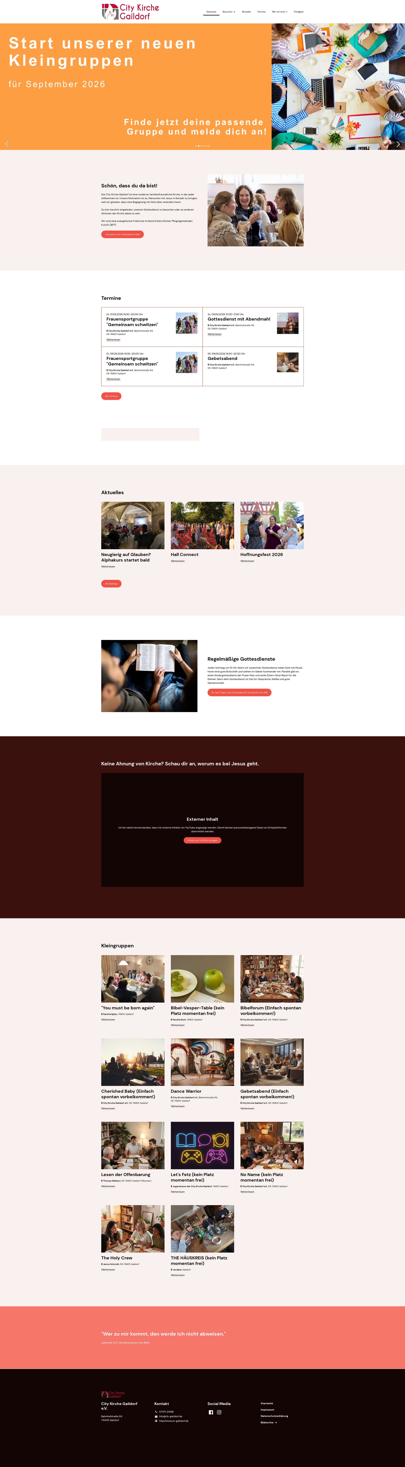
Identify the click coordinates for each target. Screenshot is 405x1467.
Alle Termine (111, 396)
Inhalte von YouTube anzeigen (202, 840)
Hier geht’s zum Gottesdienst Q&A (122, 234)
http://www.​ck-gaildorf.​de (173, 1421)
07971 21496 (166, 1411)
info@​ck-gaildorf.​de (170, 1416)
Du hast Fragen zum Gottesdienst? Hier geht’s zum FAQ (239, 692)
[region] (202, 434)
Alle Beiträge (111, 583)
